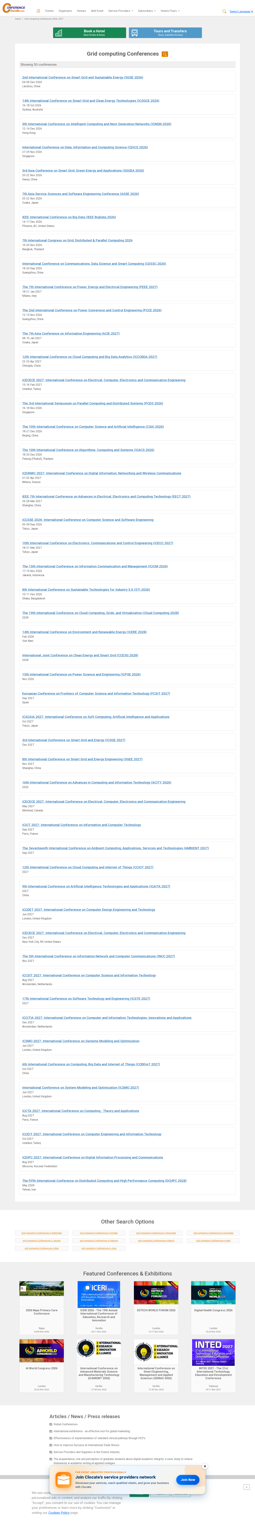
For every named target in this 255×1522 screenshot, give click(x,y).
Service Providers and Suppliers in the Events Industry (87, 1452)
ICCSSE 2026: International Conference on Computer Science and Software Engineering (88, 520)
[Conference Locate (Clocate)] (15, 8)
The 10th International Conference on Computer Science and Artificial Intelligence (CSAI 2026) (93, 427)
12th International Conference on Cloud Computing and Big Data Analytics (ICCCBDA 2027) (89, 357)
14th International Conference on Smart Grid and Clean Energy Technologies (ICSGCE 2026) (90, 101)
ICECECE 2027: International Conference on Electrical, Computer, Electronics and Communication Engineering (103, 380)
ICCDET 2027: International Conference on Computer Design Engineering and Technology (88, 910)
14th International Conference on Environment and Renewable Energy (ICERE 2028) (84, 632)
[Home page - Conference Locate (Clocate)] (38, 11)
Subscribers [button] (146, 11)
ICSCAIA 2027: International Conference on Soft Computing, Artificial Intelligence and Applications (95, 717)
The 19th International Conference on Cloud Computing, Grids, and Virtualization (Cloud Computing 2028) (100, 613)
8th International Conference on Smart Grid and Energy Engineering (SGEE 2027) (82, 759)
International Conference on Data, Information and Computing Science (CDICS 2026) (85, 147)
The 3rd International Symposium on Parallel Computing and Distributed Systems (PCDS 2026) (92, 403)
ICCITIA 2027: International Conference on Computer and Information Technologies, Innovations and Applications (107, 1018)
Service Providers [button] (119, 11)
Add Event (97, 11)
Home (18, 19)
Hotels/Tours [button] (169, 11)
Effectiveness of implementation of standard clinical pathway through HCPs (99, 1438)
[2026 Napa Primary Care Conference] (41, 1294)
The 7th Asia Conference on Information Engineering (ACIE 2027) (71, 334)
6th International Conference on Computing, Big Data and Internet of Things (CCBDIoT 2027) (91, 1064)
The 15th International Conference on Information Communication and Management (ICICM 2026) (95, 566)
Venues (81, 11)
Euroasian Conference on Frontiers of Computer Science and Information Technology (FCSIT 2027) (96, 693)
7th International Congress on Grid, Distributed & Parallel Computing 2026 (77, 240)
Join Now (188, 1480)
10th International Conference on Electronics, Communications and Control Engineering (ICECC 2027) (97, 543)
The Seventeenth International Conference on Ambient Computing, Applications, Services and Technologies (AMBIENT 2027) (115, 848)
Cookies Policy (59, 1513)
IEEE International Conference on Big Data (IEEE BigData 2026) (69, 217)
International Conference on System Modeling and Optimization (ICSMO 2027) (80, 1088)
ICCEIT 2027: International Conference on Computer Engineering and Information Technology (91, 1134)
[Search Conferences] (224, 12)
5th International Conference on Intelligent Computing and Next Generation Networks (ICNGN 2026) (96, 124)
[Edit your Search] (165, 54)
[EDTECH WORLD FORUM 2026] (156, 1294)
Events (49, 11)
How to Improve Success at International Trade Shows (86, 1445)
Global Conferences (66, 1424)
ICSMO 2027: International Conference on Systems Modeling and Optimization (80, 1041)
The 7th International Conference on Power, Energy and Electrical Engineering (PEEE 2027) (90, 287)
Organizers (65, 11)
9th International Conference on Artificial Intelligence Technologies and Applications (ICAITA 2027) (96, 886)
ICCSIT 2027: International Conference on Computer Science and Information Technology (89, 975)
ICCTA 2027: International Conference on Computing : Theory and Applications (80, 1111)
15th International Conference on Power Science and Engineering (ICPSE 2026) (81, 674)
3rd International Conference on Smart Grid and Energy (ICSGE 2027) (73, 740)
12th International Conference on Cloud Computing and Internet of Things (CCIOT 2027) (87, 867)
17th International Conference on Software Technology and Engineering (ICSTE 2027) (86, 999)
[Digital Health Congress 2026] (213, 1294)
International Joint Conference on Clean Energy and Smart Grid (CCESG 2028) (80, 655)
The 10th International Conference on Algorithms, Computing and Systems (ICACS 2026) (88, 450)
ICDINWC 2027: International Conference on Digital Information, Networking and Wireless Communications (101, 473)
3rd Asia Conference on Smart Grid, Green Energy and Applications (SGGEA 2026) (83, 171)
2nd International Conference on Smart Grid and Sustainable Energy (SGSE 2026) (82, 77)
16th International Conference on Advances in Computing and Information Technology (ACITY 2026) (96, 782)
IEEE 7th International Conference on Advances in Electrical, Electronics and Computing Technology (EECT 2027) (106, 496)
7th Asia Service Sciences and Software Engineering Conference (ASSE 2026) (80, 194)
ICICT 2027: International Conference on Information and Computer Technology (81, 825)
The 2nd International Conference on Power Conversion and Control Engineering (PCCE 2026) (92, 310)
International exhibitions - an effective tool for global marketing (92, 1431)
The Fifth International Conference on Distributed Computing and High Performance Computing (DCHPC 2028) (104, 1181)
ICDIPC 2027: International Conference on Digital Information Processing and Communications (92, 1157)
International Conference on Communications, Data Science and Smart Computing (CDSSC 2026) (94, 264)
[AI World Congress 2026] (41, 1352)
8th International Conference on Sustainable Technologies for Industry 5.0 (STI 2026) (86, 590)
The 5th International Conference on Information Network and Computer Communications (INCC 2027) (98, 956)
